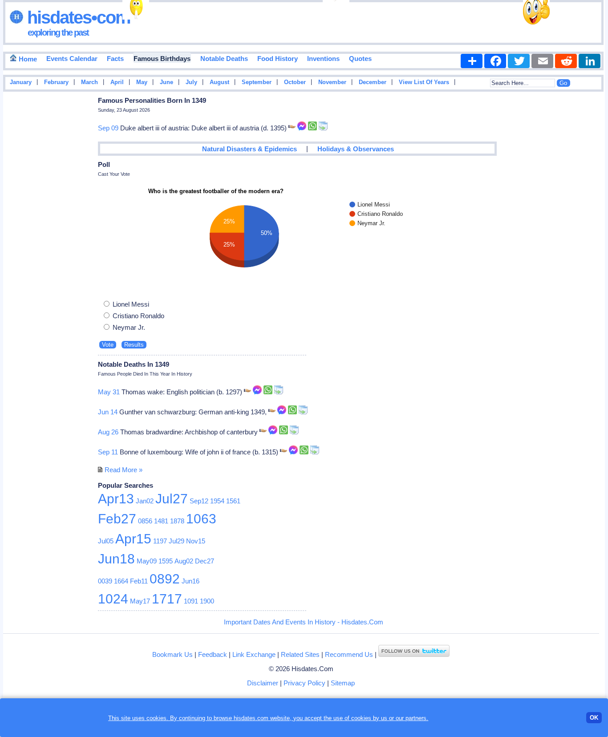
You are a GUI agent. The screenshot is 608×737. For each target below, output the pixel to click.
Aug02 (183, 561)
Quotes (360, 58)
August (219, 82)
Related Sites (300, 654)
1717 (167, 598)
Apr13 (116, 498)
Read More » (123, 470)
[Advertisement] (578, 237)
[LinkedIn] (589, 61)
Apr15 (133, 538)
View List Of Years (424, 82)
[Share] (471, 61)
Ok (594, 717)
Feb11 (139, 581)
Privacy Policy (304, 683)
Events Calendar (71, 58)
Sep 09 (108, 128)
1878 (177, 521)
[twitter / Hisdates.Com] (414, 654)
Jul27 (171, 498)
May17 (140, 601)
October (295, 82)
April (117, 82)
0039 (105, 581)
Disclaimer (262, 683)
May (141, 82)
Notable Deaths (224, 58)
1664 (121, 581)
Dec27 (204, 561)
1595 (165, 561)
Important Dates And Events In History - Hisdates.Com (303, 622)
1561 (233, 501)
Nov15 (195, 541)
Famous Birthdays (162, 58)
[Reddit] (566, 61)
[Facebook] (495, 61)
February (56, 82)
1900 (207, 601)
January (21, 82)
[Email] (542, 61)
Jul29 (176, 541)
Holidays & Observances (355, 149)
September (257, 82)
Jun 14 (108, 412)
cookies (361, 718)
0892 (165, 578)
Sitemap (343, 683)
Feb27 (117, 518)
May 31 (109, 392)
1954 (217, 501)
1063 (201, 518)
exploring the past (58, 32)
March (89, 82)
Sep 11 (108, 452)
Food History (277, 58)
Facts (115, 58)
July (191, 82)
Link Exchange (254, 654)
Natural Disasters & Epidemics (249, 149)
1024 (113, 598)
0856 (145, 521)
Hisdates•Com (76, 17)
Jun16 (190, 581)
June (166, 82)
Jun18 (116, 558)
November (332, 82)
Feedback (212, 654)
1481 (161, 521)
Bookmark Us (172, 654)
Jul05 (105, 541)
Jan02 (145, 501)
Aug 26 (108, 432)
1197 (160, 541)
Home (27, 59)
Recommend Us (349, 654)
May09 (147, 561)
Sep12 (199, 501)
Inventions (323, 58)
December (372, 82)
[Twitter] (519, 61)
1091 (191, 601)
